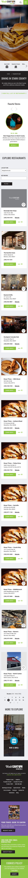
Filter (6, 184)
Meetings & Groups (7, 787)
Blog (17, 792)
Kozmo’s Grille (8, 295)
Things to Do (9, 779)
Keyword (4, 175)
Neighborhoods (6, 170)
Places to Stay (18, 782)
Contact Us (21, 790)
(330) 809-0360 (8, 344)
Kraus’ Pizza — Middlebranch (13, 589)
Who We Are (18, 784)
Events (18, 779)
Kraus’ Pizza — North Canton (13, 674)
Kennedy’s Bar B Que (10, 211)
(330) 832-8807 (8, 302)
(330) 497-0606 (8, 596)
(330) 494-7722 (8, 470)
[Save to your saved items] (23, 205)
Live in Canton (7, 790)
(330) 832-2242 (8, 428)
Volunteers (11, 792)
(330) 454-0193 (8, 217)
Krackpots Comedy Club (11, 337)
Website (17, 217)
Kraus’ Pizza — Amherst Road (13, 421)
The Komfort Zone (9, 253)
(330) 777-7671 (8, 680)
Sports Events (16, 787)
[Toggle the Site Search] (20, 2)
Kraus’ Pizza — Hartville (11, 505)
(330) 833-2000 (8, 554)
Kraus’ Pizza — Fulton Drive (12, 463)
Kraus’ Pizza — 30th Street (12, 379)
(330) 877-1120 (8, 512)
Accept (14, 874)
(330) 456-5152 (8, 386)
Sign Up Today (7, 852)
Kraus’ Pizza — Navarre (11, 631)
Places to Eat (7, 782)
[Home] (8, 2)
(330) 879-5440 (8, 638)
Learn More (9, 222)
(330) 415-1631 (8, 259)
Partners (14, 790)
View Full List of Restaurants (14, 93)
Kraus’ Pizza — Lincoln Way (12, 547)
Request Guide (7, 830)
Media (23, 787)
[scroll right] (26, 66)
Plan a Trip (9, 784)
